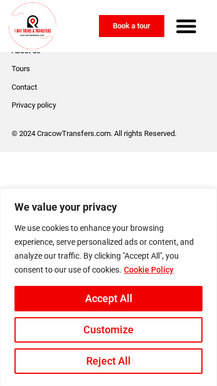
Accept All (109, 298)
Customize (108, 329)
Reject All (108, 361)
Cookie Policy (149, 269)
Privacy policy (34, 105)
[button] (186, 26)
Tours (21, 68)
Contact (24, 87)
